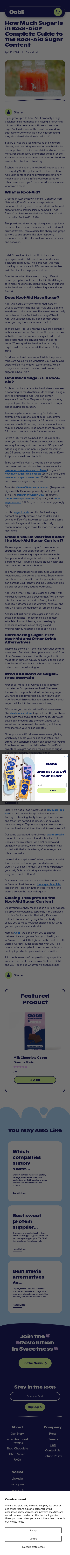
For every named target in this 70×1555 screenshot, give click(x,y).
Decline (33, 1538)
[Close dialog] (66, 756)
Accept (33, 1530)
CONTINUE (52, 790)
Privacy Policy (16, 1521)
